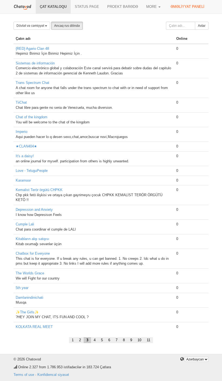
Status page (87, 7)
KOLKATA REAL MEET (34, 327)
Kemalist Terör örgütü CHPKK (39, 190)
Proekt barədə (122, 7)
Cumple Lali (25, 224)
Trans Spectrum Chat (32, 83)
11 (148, 340)
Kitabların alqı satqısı (32, 239)
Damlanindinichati (29, 297)
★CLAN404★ (26, 146)
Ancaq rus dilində (67, 26)
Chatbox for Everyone (33, 253)
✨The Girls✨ (27, 312)
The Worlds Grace (30, 273)
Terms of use (24, 375)
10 (139, 340)
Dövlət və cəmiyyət (31, 26)
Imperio (21, 132)
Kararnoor (23, 180)
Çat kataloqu (53, 7)
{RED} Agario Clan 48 (32, 49)
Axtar (201, 26)
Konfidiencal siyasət (53, 375)
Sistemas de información (35, 63)
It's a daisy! (25, 156)
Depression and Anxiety (34, 210)
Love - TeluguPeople (32, 171)
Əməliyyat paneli (187, 7)
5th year (22, 288)
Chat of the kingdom (31, 117)
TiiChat (21, 102)
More (152, 7)
